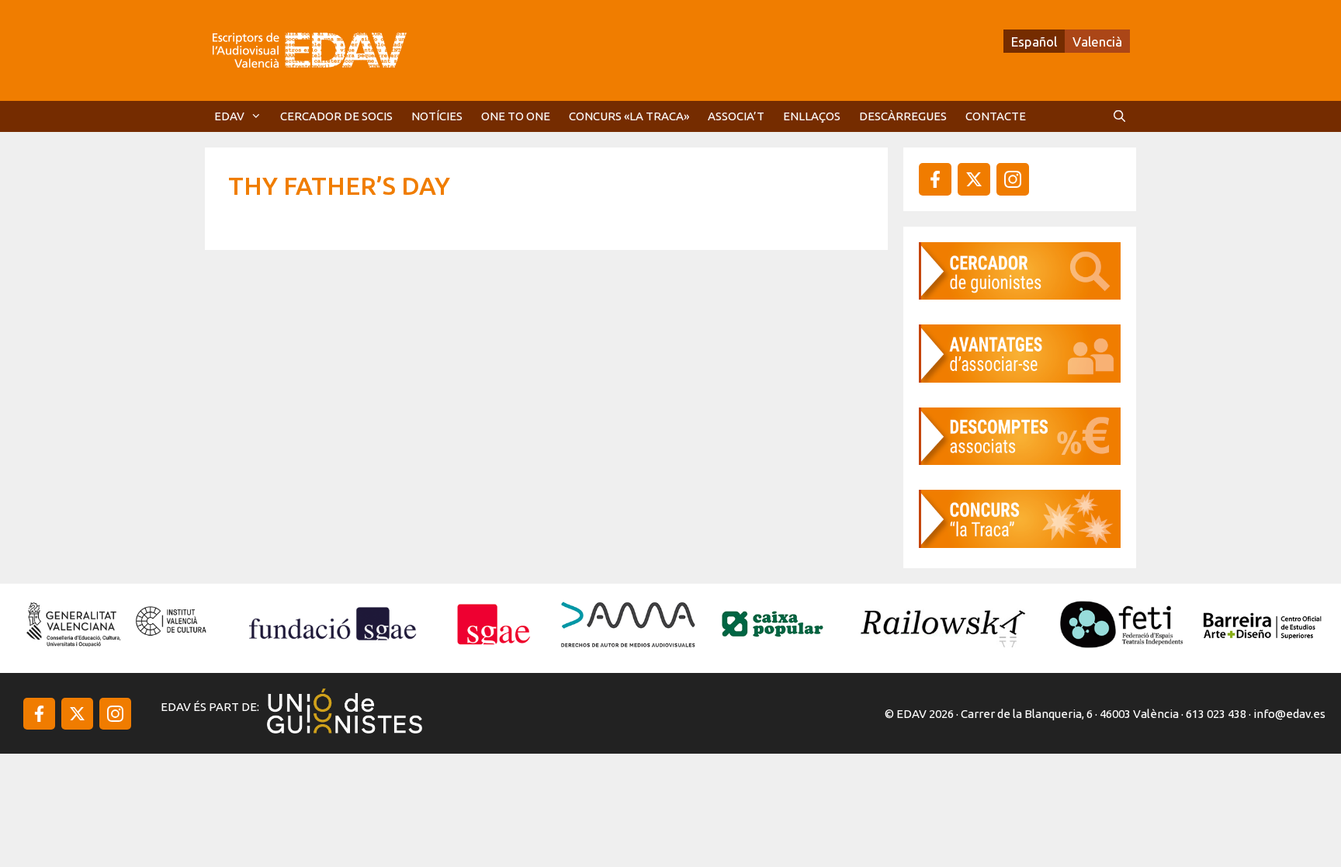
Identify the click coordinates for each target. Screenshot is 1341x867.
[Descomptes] (1020, 460)
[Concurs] (1020, 543)
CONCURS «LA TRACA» (629, 116)
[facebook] (935, 179)
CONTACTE (995, 116)
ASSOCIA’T (736, 116)
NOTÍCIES (437, 116)
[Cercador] (1020, 294)
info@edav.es (1289, 713)
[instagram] (974, 179)
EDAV (229, 116)
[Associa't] (1020, 377)
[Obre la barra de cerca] (1119, 116)
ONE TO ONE (515, 116)
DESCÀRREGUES (903, 116)
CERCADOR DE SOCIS (336, 116)
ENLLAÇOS (811, 116)
